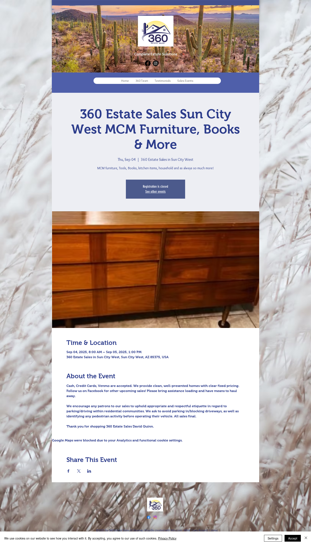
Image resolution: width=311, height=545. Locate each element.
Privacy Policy (167, 538)
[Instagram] (155, 63)
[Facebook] (148, 63)
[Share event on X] (79, 471)
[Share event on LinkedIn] (89, 471)
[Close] (305, 538)
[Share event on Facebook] (68, 471)
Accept (292, 538)
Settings (273, 538)
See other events (155, 192)
